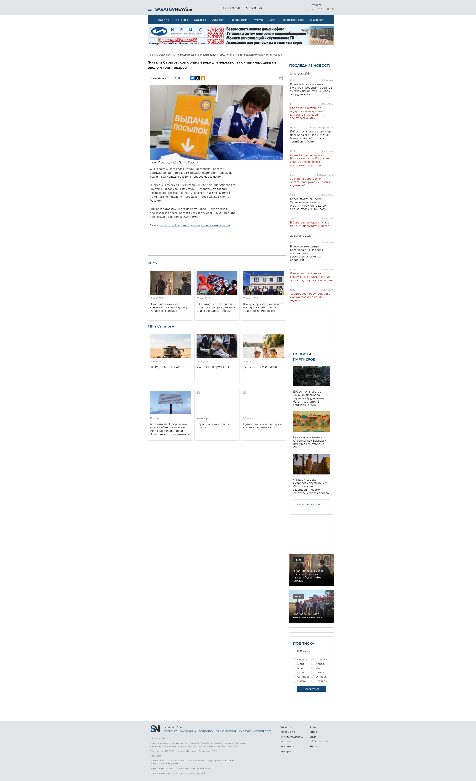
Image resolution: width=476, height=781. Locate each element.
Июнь (319, 668)
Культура (258, 19)
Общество (218, 19)
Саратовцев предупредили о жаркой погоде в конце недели (310, 297)
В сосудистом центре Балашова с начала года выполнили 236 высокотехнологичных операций (306, 253)
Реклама (315, 746)
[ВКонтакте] (192, 78)
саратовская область (215, 225)
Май (300, 668)
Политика (164, 19)
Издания (285, 741)
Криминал (200, 19)
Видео (313, 731)
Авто (272, 19)
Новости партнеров (292, 19)
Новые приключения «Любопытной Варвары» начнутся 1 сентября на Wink (310, 442)
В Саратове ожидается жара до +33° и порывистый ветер (309, 224)
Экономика (181, 19)
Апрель (320, 663)
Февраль (321, 659)
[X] (197, 78)
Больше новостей (307, 504)
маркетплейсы (170, 225)
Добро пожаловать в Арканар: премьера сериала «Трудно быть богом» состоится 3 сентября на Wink (311, 136)
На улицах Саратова (291, 736)
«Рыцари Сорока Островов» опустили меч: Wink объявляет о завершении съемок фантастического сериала (311, 486)
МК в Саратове (161, 326)
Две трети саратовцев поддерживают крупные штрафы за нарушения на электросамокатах (307, 113)
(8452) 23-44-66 (173, 726)
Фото (313, 727)
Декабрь (321, 680)
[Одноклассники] (203, 78)
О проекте (286, 727)
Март (300, 663)
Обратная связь (319, 741)
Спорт (313, 736)
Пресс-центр (287, 731)
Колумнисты (287, 746)
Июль (300, 672)
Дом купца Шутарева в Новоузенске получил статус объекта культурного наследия (311, 277)
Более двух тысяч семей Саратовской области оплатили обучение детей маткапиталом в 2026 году (308, 204)
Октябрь (321, 676)
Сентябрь (303, 676)
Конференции (288, 751)
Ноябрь (302, 680)
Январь (302, 659)
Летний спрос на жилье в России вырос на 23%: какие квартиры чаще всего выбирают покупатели (309, 160)
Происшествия (238, 19)
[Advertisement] (261, 208)
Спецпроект (316, 19)
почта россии (190, 225)
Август (319, 672)
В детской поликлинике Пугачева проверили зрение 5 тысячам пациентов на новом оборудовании (311, 89)
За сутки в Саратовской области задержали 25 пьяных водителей (310, 182)
